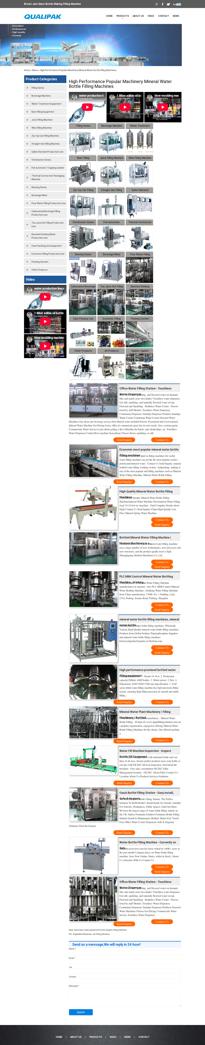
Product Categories (41, 79)
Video (151, 16)
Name (72, 949)
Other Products (83, 350)
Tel (70, 967)
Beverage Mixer (111, 254)
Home (109, 16)
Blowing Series (83, 254)
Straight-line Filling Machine (46, 143)
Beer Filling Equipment (43, 112)
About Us (138, 16)
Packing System (140, 318)
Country (72, 976)
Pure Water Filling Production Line (49, 203)
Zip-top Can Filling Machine (45, 136)
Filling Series (83, 125)
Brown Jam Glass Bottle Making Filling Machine (52, 3)
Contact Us (162, 439)
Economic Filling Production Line (48, 254)
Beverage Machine (111, 125)
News (176, 16)
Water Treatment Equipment (46, 104)
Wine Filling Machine (140, 157)
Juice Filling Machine (111, 157)
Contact (163, 16)
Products (122, 16)
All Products (112, 350)
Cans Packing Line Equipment (47, 246)
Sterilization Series (83, 222)
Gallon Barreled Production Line (47, 151)
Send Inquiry (124, 439)
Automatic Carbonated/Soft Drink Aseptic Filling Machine (100, 930)
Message (74, 986)
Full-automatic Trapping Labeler (48, 167)
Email (72, 958)
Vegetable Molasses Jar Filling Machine (91, 934)
